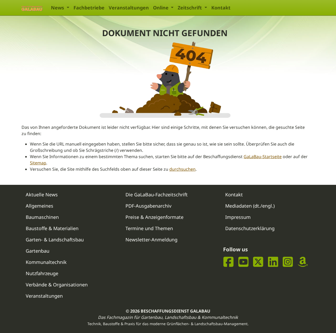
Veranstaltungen (129, 7)
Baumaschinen (42, 217)
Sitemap (38, 163)
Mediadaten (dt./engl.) (250, 206)
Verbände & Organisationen (57, 284)
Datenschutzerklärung (250, 228)
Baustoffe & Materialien (52, 228)
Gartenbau (37, 251)
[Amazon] (302, 261)
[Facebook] (228, 261)
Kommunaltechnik (46, 262)
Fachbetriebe (89, 7)
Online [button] (161, 7)
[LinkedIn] (273, 261)
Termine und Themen (149, 228)
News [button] (58, 7)
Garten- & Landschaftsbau (55, 239)
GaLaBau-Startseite (263, 156)
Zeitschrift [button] (190, 7)
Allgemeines (39, 206)
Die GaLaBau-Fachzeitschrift (156, 194)
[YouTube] (243, 261)
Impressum (238, 217)
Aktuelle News (42, 194)
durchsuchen (182, 169)
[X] (258, 261)
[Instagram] (287, 261)
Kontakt (220, 7)
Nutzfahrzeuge (42, 273)
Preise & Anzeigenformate (154, 217)
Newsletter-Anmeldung (151, 239)
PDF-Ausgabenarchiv (148, 206)
